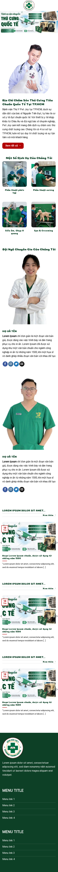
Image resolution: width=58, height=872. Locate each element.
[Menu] (4, 5)
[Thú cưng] (29, 5)
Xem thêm (48, 514)
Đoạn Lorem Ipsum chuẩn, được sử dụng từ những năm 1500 (27, 557)
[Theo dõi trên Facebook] (5, 364)
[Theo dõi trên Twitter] (16, 364)
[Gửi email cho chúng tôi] (21, 364)
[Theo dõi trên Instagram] (10, 364)
